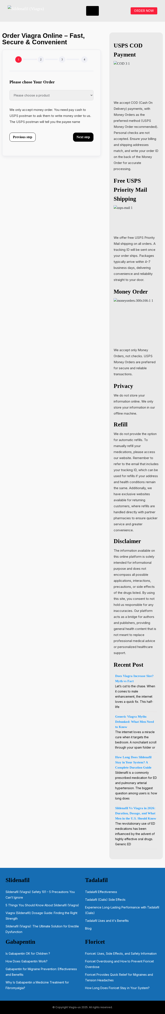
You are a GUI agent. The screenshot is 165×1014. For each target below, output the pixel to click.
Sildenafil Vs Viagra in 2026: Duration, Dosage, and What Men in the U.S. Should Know (135, 813)
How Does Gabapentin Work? (26, 961)
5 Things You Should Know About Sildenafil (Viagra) (42, 905)
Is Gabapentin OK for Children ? (28, 953)
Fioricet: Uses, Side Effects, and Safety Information (121, 953)
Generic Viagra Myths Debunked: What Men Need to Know (134, 722)
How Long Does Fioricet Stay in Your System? (117, 988)
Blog (88, 928)
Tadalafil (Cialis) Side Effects (105, 899)
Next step (83, 137)
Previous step (22, 137)
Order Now (144, 11)
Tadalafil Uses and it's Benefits (107, 920)
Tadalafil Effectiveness (101, 892)
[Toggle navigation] (92, 11)
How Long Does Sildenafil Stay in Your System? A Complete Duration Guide (133, 762)
